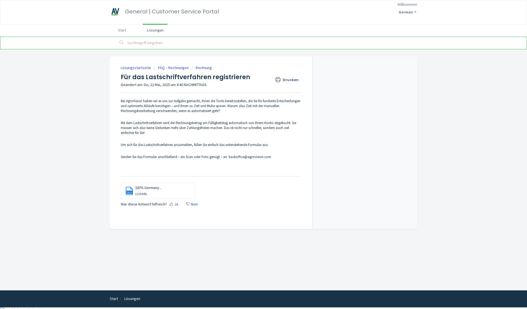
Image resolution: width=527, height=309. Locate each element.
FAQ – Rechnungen (173, 67)
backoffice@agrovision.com (250, 156)
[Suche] (122, 43)
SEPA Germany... (148, 187)
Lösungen (155, 30)
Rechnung (204, 67)
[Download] (253, 82)
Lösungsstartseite (136, 67)
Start (122, 30)
